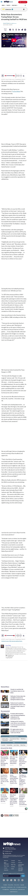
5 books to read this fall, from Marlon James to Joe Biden (17, 691)
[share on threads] (16, 30)
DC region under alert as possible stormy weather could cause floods (17, 731)
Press (19, 860)
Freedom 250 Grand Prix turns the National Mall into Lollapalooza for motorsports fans (17, 716)
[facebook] (4, 880)
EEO (14, 887)
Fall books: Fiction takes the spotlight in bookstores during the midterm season (17, 697)
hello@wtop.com (8, 851)
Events (12, 868)
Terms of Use (16, 884)
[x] (11, 880)
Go (23, 875)
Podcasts (20, 862)
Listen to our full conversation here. (11, 641)
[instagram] (8, 880)
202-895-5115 (10, 656)
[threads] (22, 880)
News (3, 5)
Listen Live (8, 9)
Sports (10, 740)
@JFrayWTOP (9, 657)
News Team (6, 866)
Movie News (5, 740)
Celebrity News (5, 738)
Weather (14, 5)
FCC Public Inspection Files (21, 887)
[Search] (25, 5)
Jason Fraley (6, 23)
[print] (25, 30)
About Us (6, 860)
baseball (3, 745)
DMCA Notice (10, 887)
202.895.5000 (8, 853)
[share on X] (13, 30)
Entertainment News (14, 738)
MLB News (23, 738)
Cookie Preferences (14, 891)
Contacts (13, 862)
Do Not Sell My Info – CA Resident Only (17, 889)
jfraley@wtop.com (13, 23)
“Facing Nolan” (16, 91)
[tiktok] (15, 880)
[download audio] (23, 75)
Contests (13, 860)
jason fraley (16, 745)
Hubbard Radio (3, 887)
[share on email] (22, 30)
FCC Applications (6, 889)
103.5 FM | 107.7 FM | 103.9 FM (20, 869)
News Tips (13, 864)
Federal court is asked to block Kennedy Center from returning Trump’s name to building (17, 705)
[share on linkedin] (19, 30)
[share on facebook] (10, 30)
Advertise (6, 870)
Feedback (5, 884)
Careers (5, 868)
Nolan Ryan (22, 745)
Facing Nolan (9, 745)
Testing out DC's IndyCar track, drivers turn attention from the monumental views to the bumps (17, 724)
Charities (13, 866)
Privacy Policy (10, 884)
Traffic (8, 5)
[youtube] (19, 880)
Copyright (22, 884)
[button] (2, 75)
